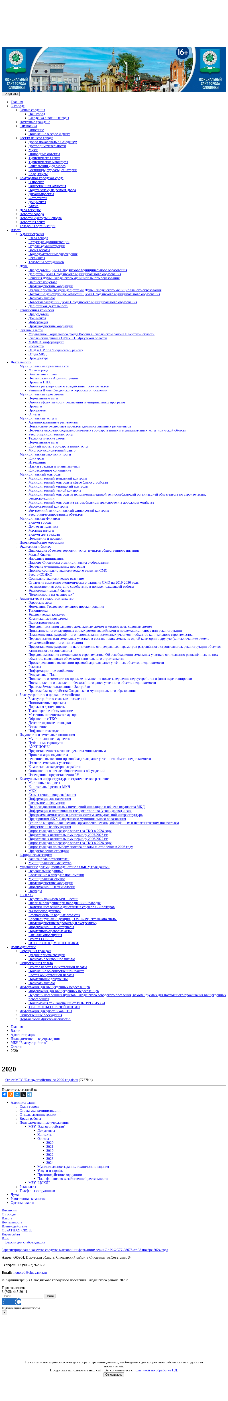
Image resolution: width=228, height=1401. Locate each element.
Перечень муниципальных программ (56, 566)
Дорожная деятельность (46, 707)
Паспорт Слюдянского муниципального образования (68, 562)
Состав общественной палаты (51, 975)
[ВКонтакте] (4, 1094)
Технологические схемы (46, 438)
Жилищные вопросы (44, 783)
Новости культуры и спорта (41, 218)
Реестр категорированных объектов (55, 514)
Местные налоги (41, 530)
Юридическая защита (36, 855)
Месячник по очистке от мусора (52, 715)
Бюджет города (39, 522)
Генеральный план (42, 374)
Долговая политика (43, 526)
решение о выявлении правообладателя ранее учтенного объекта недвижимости (89, 759)
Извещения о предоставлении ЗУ (53, 775)
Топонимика (38, 610)
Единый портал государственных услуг (58, 446)
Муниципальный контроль (40, 474)
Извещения (37, 462)
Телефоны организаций (37, 226)
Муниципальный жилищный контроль (58, 486)
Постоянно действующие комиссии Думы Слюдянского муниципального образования (94, 294)
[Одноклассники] (10, 1094)
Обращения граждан (35, 951)
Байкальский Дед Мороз (46, 166)
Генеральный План (42, 674)
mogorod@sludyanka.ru (30, 1272)
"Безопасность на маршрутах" (51, 594)
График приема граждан (46, 955)
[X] (23, 1094)
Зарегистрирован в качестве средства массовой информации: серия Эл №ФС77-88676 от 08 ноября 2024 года (85, 1250)
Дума (24, 266)
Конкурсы (36, 458)
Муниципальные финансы (40, 518)
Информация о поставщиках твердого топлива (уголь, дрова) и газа (80, 811)
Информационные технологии (51, 887)
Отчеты (34, 414)
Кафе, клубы (38, 174)
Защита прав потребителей (48, 859)
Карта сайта (11, 1234)
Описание (36, 130)
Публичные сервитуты (45, 743)
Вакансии (9, 1210)
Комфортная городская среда (41, 178)
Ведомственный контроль (48, 506)
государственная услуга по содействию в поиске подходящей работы (81, 586)
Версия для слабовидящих (25, 1242)
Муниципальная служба (46, 879)
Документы (37, 202)
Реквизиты (36, 258)
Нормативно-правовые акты (50, 931)
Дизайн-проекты (41, 194)
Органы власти (31, 330)
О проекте (36, 182)
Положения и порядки (45, 538)
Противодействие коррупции (50, 286)
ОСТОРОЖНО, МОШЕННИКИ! (53, 943)
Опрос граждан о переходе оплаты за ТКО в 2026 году (70, 843)
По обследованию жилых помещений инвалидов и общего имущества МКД (86, 807)
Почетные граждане (35, 122)
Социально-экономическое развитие (56, 578)
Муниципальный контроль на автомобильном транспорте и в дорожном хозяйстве (91, 502)
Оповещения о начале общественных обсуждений (66, 771)
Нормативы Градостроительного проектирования (66, 606)
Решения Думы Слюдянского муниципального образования (74, 278)
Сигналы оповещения (45, 935)
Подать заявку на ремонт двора (52, 190)
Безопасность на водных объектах (54, 915)
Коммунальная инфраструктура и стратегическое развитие (64, 779)
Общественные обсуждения (49, 827)
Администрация (32, 234)
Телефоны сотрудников (46, 262)
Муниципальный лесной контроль (54, 490)
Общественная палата (36, 963)
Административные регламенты (53, 422)
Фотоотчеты (37, 198)
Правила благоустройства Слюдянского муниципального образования (82, 690)
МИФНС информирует (46, 342)
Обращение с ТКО (42, 719)
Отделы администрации (46, 246)
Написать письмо (41, 298)
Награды (35, 891)
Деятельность (21, 362)
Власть (16, 230)
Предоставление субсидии (48, 851)
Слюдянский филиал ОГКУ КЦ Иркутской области (67, 338)
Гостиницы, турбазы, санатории (52, 170)
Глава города (38, 238)
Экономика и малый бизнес (49, 590)
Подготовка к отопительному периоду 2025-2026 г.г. (68, 835)
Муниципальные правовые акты (44, 366)
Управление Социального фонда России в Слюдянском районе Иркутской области (91, 334)
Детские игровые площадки (49, 723)
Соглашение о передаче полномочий (56, 875)
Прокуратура (38, 358)
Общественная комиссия (47, 186)
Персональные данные (45, 871)
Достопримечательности (47, 146)
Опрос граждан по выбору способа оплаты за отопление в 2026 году (80, 847)
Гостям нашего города (36, 138)
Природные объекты (44, 154)
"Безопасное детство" (44, 911)
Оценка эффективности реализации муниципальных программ (76, 402)
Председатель (38, 314)
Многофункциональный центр (51, 450)
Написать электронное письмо (51, 959)
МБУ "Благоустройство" (29, 1043)
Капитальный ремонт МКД (49, 787)
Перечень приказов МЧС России (53, 899)
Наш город (36, 114)
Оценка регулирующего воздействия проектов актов (68, 386)
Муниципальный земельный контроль (57, 478)
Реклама (34, 666)
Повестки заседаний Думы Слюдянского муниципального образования (82, 302)
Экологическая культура (46, 614)
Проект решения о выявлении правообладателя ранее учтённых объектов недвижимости (96, 662)
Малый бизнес (39, 554)
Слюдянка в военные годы (48, 118)
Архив (33, 206)
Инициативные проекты (47, 703)
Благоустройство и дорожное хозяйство (50, 694)
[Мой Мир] (17, 1094)
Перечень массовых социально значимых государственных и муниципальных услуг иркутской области (107, 430)
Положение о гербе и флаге (49, 134)
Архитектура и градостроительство (46, 598)
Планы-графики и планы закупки (54, 466)
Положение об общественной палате (56, 971)
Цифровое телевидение (46, 731)
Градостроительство (43, 622)
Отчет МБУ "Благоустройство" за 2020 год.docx (41, 1080)
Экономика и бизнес (35, 546)
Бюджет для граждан (44, 534)
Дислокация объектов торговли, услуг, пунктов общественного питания (83, 550)
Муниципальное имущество (49, 739)
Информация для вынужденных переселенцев (55, 987)
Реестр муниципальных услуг (51, 434)
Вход (5, 1238)
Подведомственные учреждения (52, 254)
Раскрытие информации (46, 803)
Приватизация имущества (48, 755)
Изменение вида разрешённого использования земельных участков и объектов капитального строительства (110, 634)
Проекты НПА (39, 382)
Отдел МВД (37, 354)
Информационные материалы (51, 927)
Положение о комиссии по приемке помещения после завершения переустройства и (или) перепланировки (110, 678)
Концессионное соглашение (49, 470)
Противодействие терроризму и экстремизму (62, 923)
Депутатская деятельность (48, 306)
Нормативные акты (43, 398)
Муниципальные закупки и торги (45, 454)
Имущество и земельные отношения (47, 735)
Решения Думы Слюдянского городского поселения (67, 390)
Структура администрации (48, 242)
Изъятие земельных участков (50, 763)
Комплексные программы (48, 618)
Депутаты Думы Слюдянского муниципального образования (74, 274)
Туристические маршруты (48, 162)
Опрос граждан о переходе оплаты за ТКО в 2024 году (70, 831)
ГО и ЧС (26, 895)
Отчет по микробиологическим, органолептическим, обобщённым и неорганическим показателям (103, 823)
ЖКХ (32, 791)
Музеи (33, 150)
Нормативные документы (48, 979)
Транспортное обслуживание (50, 711)
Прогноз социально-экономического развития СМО (68, 570)
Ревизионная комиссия (37, 310)
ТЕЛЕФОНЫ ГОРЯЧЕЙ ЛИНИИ (54, 1007)
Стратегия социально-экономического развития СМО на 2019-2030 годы (83, 582)
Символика (28, 126)
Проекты (35, 406)
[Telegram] (29, 1094)
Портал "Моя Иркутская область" (45, 1019)
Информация (38, 322)
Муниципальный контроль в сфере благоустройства (68, 482)
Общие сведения (32, 110)
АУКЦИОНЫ (39, 747)
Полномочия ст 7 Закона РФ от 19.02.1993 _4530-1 (66, 1003)
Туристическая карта (44, 158)
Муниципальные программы (42, 394)
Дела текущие (30, 210)
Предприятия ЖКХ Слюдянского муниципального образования (77, 819)
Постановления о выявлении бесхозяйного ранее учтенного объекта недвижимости (92, 682)
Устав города (38, 370)
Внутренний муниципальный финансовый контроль (68, 510)
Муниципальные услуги (38, 418)
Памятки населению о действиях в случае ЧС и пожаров (71, 907)
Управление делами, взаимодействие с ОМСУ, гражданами (65, 867)
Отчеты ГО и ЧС (41, 939)
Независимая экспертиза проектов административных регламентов (79, 426)
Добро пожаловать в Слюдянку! (52, 142)
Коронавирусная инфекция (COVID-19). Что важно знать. (72, 919)
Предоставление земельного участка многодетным (67, 751)
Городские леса (40, 602)
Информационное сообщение (50, 670)
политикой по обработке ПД (155, 1370)
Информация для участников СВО (46, 1011)
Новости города (32, 214)
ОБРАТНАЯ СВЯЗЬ (17, 1230)
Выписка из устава (42, 282)
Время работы (39, 250)
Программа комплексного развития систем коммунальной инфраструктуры (85, 815)
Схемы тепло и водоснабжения (52, 795)
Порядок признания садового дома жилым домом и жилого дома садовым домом (90, 626)
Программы (37, 410)
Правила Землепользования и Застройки (59, 686)
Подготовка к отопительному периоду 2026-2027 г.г (68, 839)
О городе (17, 106)
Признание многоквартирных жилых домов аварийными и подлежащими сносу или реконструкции (105, 630)
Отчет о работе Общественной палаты (57, 967)
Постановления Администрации (53, 378)
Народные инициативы (46, 558)
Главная (17, 102)
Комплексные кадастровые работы (54, 767)
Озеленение (37, 727)
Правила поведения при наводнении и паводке (64, 903)
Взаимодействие (23, 947)
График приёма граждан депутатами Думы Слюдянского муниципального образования (94, 290)
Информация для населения (49, 799)
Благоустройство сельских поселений (57, 698)
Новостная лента (32, 222)
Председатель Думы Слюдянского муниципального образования (77, 270)
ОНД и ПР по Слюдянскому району (55, 350)
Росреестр (36, 346)
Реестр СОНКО (40, 574)
